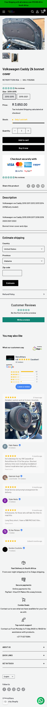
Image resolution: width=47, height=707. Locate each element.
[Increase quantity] (28, 130)
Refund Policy (9, 294)
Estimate (10, 283)
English (6, 676)
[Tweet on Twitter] (38, 186)
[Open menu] (4, 12)
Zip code (6, 267)
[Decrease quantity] (15, 130)
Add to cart (23, 140)
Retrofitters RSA (11, 80)
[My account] (37, 11)
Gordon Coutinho (15, 548)
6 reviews (12, 448)
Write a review (23, 319)
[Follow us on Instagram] (14, 689)
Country (6, 243)
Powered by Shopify (10, 701)
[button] (9, 88)
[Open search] (32, 11)
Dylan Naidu (13, 499)
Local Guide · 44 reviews (17, 479)
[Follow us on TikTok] (23, 689)
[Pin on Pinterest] (33, 186)
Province (7, 255)
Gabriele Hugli (14, 476)
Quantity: (7, 131)
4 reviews (12, 502)
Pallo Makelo (13, 445)
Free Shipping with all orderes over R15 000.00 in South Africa (24, 3)
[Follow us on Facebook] (4, 689)
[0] (42, 11)
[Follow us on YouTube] (18, 689)
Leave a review (23, 386)
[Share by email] (42, 186)
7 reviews (12, 551)
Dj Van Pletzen (14, 530)
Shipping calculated (32, 109)
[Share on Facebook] (28, 186)
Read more (9, 469)
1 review (12, 533)
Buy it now (23, 148)
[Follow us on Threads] (9, 689)
